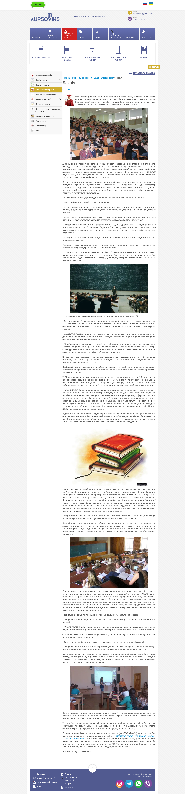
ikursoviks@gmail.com (142, 14)
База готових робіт (43, 99)
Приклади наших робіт (45, 94)
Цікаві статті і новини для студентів (47, 110)
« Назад (66, 89)
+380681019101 (140, 19)
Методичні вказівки (44, 116)
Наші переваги (42, 85)
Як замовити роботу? (45, 75)
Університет (41, 121)
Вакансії (39, 130)
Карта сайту (40, 126)
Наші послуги (41, 80)
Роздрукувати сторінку (144, 73)
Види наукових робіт (44, 90)
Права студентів (42, 104)
